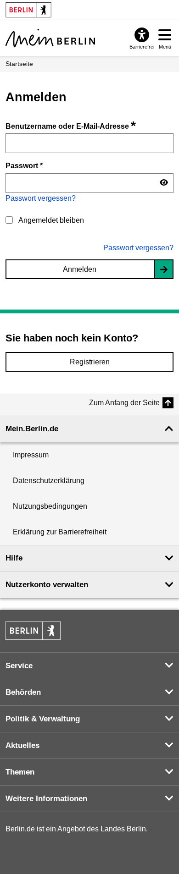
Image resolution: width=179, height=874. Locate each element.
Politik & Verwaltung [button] (43, 719)
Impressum (31, 455)
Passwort (24, 165)
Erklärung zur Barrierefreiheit (59, 532)
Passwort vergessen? (41, 198)
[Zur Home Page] (50, 38)
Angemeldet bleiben (51, 220)
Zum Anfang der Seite (124, 403)
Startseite (19, 63)
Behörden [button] (23, 692)
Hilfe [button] (14, 558)
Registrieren (90, 362)
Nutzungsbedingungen (50, 506)
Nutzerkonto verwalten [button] (47, 584)
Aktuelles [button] (22, 745)
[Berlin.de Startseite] (33, 630)
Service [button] (19, 665)
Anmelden (79, 269)
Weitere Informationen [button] (46, 798)
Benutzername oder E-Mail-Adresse (71, 126)
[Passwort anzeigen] (164, 183)
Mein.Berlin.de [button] (32, 428)
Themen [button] (20, 772)
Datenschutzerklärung (48, 480)
